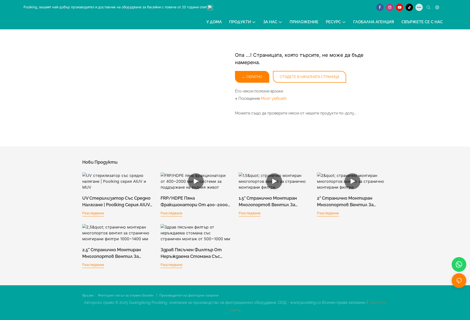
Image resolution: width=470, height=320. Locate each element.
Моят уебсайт (274, 98)
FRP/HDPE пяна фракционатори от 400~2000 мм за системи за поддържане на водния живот (196, 201)
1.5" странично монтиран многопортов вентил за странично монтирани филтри (268, 201)
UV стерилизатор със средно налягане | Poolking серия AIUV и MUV (116, 201)
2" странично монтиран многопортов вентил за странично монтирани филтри (345, 201)
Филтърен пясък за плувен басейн (126, 295)
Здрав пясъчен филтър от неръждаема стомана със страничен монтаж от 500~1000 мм (191, 253)
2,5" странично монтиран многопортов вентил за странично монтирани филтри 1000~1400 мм (111, 253)
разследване (93, 213)
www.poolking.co (306, 302)
